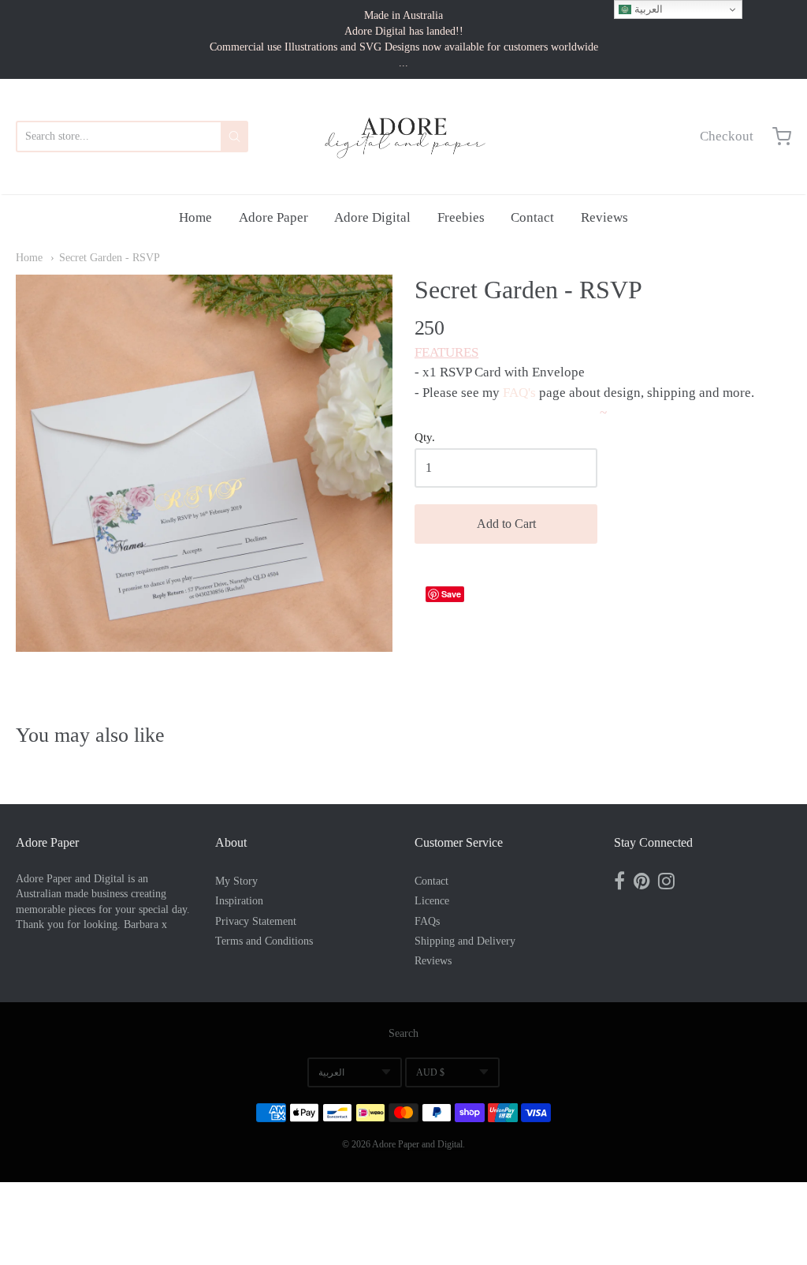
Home (195, 217)
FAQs (427, 921)
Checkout (726, 136)
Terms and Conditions (264, 941)
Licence (432, 901)
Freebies (461, 217)
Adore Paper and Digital (417, 1144)
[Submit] (234, 136)
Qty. (425, 437)
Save (451, 594)
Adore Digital (372, 217)
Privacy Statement (255, 921)
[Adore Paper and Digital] (403, 136)
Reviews (604, 217)
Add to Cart (506, 523)
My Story (236, 881)
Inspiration (239, 901)
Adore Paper (273, 217)
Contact (532, 217)
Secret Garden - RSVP (109, 258)
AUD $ (430, 1072)
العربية (331, 1072)
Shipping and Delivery (465, 941)
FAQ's (519, 392)
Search (403, 1033)
